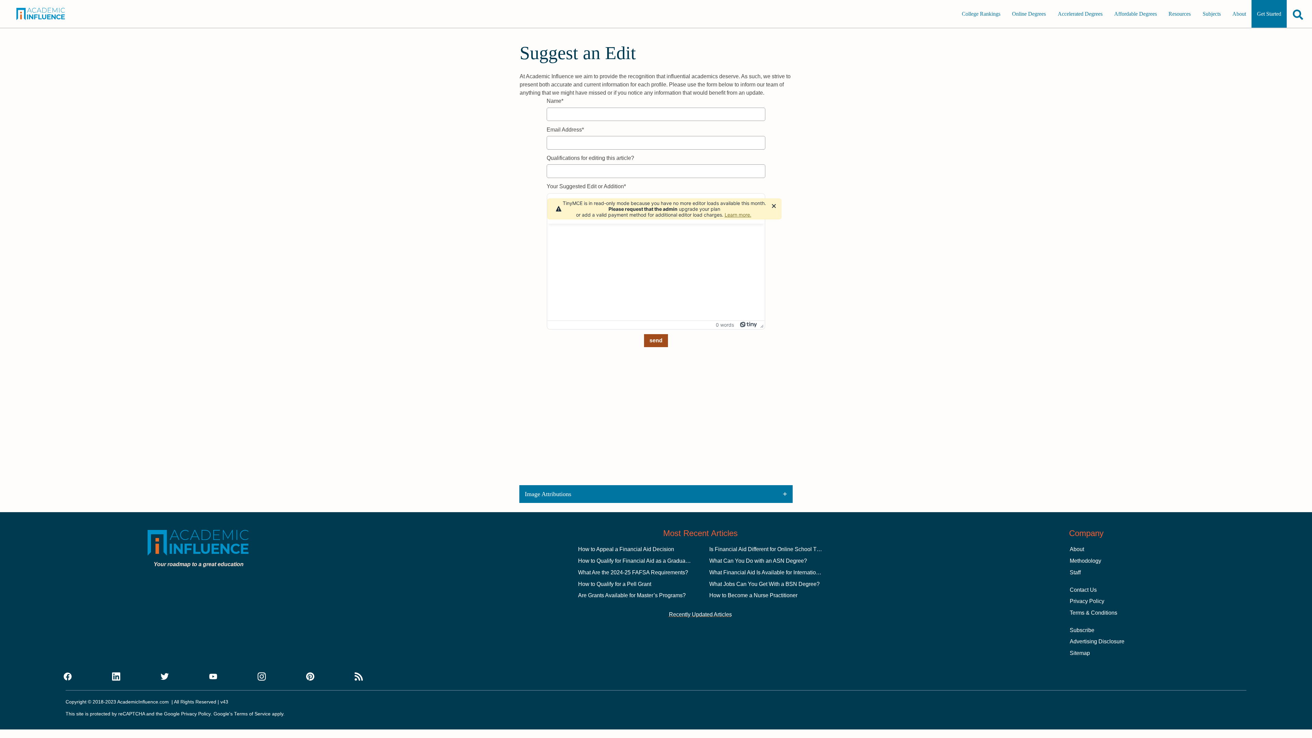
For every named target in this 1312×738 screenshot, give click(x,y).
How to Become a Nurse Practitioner (753, 595)
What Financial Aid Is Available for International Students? (779, 572)
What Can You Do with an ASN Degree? (758, 561)
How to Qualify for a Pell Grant (614, 584)
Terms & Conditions (1093, 613)
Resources (1179, 14)
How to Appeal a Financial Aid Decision (626, 549)
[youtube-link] (213, 677)
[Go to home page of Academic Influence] (50, 14)
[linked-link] (116, 677)
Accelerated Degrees (1080, 14)
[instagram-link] (262, 677)
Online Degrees (1029, 14)
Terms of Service (252, 713)
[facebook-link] (68, 677)
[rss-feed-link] (359, 677)
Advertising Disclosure (1097, 641)
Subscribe (1082, 630)
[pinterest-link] (310, 677)
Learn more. (738, 215)
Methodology (1085, 561)
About (1239, 14)
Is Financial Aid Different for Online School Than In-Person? (781, 549)
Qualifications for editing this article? (590, 158)
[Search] (1298, 14)
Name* (555, 101)
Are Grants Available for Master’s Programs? (632, 595)
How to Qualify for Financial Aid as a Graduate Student (644, 561)
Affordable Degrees (1135, 14)
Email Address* (565, 130)
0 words (725, 325)
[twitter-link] (165, 677)
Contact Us (1083, 590)
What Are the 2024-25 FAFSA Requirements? (633, 572)
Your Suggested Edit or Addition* (586, 186)
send (656, 340)
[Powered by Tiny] (748, 324)
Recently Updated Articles (700, 614)
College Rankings (981, 14)
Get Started (1269, 14)
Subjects (1212, 14)
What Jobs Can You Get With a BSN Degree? (764, 584)
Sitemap (1080, 653)
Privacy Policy (1087, 601)
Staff (1075, 572)
